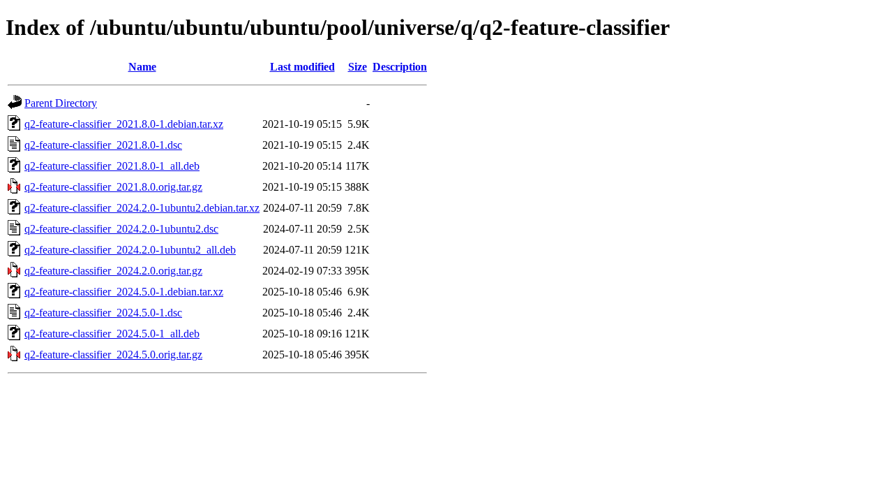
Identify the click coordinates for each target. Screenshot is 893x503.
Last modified (302, 67)
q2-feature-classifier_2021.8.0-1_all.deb (112, 166)
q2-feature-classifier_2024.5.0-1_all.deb (112, 334)
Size (357, 67)
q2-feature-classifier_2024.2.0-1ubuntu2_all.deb (130, 250)
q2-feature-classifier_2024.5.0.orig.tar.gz (113, 354)
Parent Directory (60, 103)
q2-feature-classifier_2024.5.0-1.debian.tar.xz (123, 292)
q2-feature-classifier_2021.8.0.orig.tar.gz (113, 187)
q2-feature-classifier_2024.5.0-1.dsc (103, 313)
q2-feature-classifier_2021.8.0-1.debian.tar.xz (123, 124)
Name (142, 67)
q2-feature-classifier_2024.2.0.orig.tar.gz (113, 271)
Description (400, 67)
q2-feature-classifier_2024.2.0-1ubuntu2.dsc (121, 229)
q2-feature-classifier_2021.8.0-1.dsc (103, 145)
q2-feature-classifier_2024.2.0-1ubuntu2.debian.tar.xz (142, 208)
